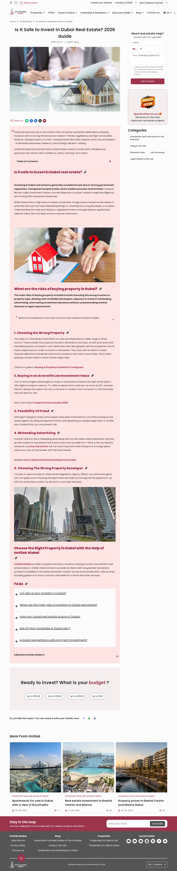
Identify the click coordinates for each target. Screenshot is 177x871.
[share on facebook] (31, 120)
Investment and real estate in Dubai (54, 21)
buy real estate (39, 446)
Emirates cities (137, 152)
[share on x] (40, 120)
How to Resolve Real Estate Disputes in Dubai (50, 459)
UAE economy (157, 152)
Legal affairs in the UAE (141, 159)
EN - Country (155, 864)
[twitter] (153, 841)
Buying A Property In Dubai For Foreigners (59, 367)
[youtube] (134, 841)
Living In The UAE (58, 845)
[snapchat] (165, 841)
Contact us (18, 850)
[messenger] (128, 841)
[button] (135, 49)
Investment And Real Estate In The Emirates (58, 840)
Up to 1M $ (97, 696)
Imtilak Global (22, 564)
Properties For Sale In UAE (104, 840)
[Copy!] (85, 172)
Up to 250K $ (55, 696)
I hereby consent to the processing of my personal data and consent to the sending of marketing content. (148, 71)
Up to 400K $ (77, 696)
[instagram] (141, 841)
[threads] (147, 841)
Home (13, 21)
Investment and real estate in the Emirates (147, 138)
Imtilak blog (26, 21)
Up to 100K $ (33, 696)
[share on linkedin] (35, 120)
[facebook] (159, 841)
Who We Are (18, 840)
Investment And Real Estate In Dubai (58, 850)
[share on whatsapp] (26, 120)
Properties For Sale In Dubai (104, 845)
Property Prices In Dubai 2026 (51, 402)
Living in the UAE (138, 146)
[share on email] (44, 120)
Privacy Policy (18, 845)
